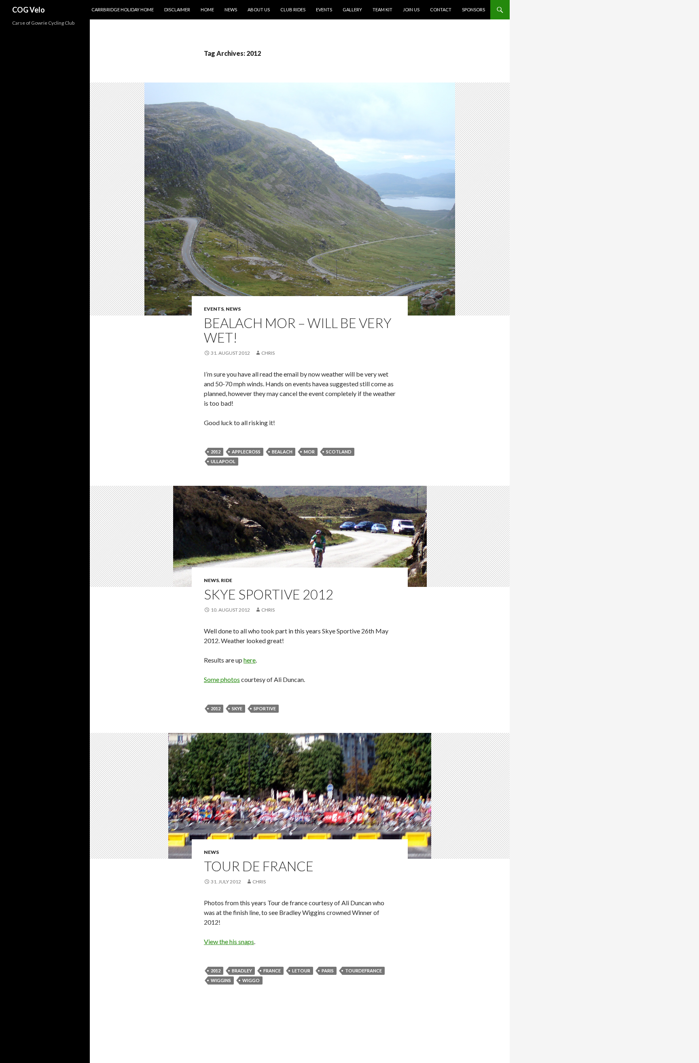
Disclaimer (177, 9)
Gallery (352, 9)
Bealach (282, 451)
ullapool (223, 461)
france (272, 970)
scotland (339, 451)
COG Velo (28, 9)
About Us (259, 9)
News (231, 9)
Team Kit (382, 9)
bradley (242, 970)
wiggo (251, 980)
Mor (309, 451)
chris (268, 353)
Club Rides (292, 9)
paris (328, 970)
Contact (440, 9)
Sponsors (473, 9)
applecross (246, 451)
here (250, 660)
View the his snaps (229, 941)
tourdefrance (363, 970)
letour (301, 970)
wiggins (221, 980)
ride (226, 580)
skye (237, 708)
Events (324, 9)
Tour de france (258, 866)
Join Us (411, 9)
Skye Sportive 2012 (268, 594)
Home (207, 9)
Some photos (222, 679)
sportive (265, 708)
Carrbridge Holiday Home (122, 9)
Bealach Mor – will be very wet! (298, 330)
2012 (215, 451)
